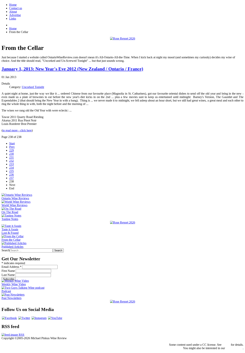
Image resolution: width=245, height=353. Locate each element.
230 (11, 153)
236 (11, 174)
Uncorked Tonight (33, 87)
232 (11, 160)
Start (12, 143)
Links (12, 18)
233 (11, 164)
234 (11, 167)
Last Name (9, 274)
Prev (12, 146)
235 (11, 171)
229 (11, 150)
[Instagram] (39, 318)
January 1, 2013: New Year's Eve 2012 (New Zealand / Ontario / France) (72, 68)
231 (11, 157)
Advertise (15, 15)
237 (11, 178)
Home (13, 4)
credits (226, 344)
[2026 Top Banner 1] (122, 38)
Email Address (11, 266)
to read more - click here (17, 130)
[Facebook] (9, 318)
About (13, 11)
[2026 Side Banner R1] (122, 301)
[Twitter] (24, 318)
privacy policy (234, 348)
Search (6, 250)
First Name (9, 270)
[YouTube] (55, 318)
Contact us (15, 8)
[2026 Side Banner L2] (122, 222)
